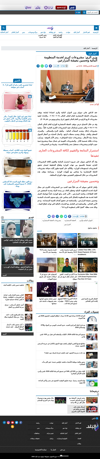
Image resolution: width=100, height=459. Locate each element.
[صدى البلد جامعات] (48, 8)
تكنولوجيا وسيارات (62, 438)
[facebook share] (50, 66)
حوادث (68, 32)
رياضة (61, 32)
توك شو (43, 32)
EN (79, 12)
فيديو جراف (50, 433)
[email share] (38, 66)
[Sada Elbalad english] (28, 8)
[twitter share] (46, 66)
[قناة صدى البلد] (72, 8)
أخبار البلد (77, 32)
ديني (23, 32)
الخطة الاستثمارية (70, 220)
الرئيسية (95, 32)
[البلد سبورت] (61, 8)
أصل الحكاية (63, 433)
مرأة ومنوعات (32, 32)
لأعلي (94, 418)
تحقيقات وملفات (35, 438)
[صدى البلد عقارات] (37, 8)
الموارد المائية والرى (85, 220)
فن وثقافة (52, 32)
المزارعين (67, 224)
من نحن (62, 450)
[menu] (96, 27)
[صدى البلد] (50, 27)
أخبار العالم (15, 32)
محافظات (37, 433)
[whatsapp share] (42, 66)
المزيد (4, 275)
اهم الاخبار (86, 32)
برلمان (51, 438)
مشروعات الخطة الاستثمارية (51, 220)
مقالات (79, 443)
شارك (55, 66)
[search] (3, 27)
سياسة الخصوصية (40, 450)
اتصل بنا (53, 450)
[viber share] (53, 216)
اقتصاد (79, 438)
